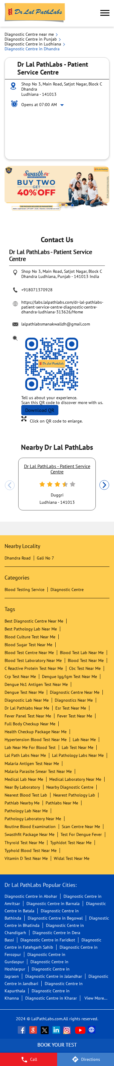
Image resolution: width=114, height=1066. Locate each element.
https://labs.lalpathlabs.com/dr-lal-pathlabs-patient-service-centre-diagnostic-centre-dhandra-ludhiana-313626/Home (62, 307)
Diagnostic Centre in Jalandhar (53, 976)
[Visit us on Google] (34, 1029)
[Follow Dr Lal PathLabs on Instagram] (68, 1029)
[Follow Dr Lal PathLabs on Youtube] (80, 1029)
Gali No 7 (45, 558)
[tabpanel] (57, 189)
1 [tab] (60, 205)
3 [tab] (72, 205)
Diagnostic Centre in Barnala (53, 903)
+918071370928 (37, 289)
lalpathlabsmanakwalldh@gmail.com (55, 324)
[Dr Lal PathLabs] (35, 13)
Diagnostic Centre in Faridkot (47, 940)
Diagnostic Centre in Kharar (51, 998)
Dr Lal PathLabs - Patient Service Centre (57, 469)
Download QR (39, 410)
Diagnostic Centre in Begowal (55, 918)
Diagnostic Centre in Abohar (31, 896)
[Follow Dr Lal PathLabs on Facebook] (22, 1029)
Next (104, 485)
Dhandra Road (18, 558)
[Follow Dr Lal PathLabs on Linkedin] (57, 1029)
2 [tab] (66, 205)
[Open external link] (57, 1049)
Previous (10, 485)
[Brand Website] (92, 1029)
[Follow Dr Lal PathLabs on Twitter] (45, 1029)
